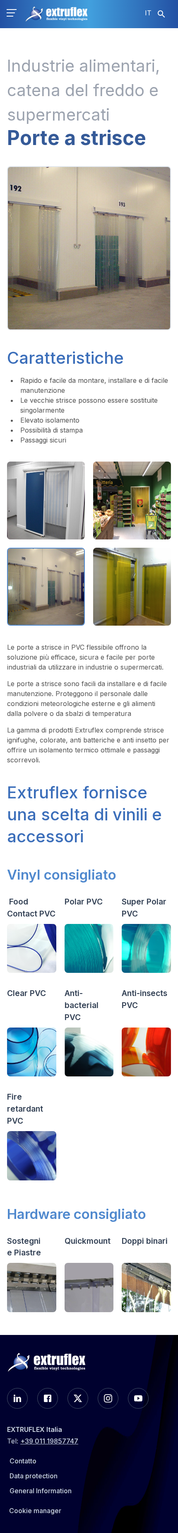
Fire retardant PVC (25, 1109)
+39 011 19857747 (49, 1441)
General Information (41, 1491)
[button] (12, 14)
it (148, 13)
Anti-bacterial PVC (82, 1005)
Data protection (34, 1476)
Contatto (23, 1461)
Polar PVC (84, 902)
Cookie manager (35, 1510)
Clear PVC (26, 993)
